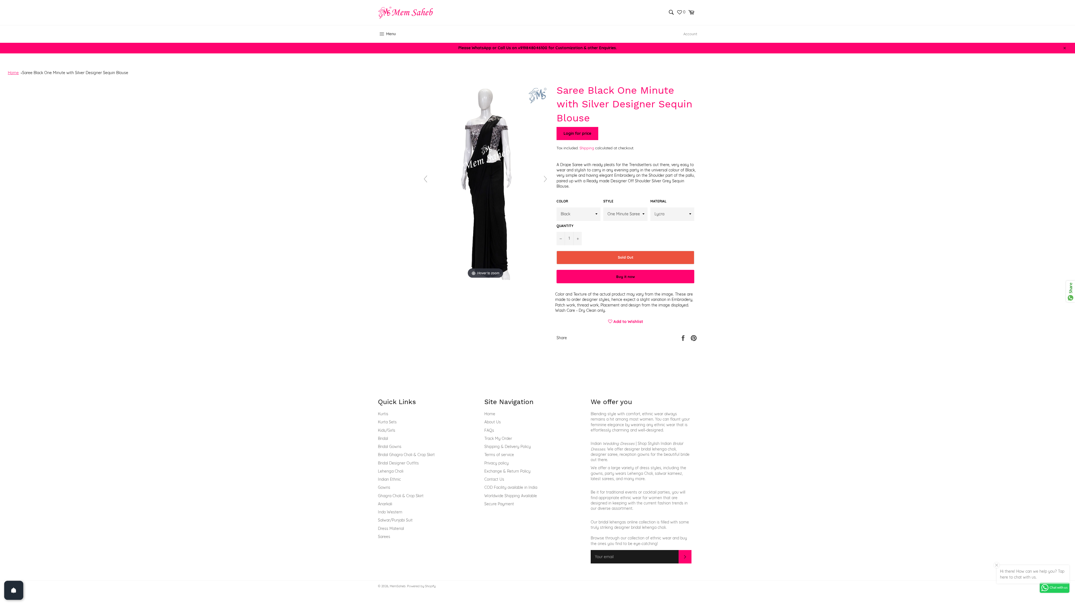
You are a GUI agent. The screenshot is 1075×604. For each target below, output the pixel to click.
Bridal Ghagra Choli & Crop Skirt (406, 454)
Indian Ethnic (389, 479)
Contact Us (494, 479)
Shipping (586, 148)
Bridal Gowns (389, 446)
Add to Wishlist (627, 321)
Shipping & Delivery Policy (507, 446)
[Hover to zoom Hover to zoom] (485, 181)
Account (690, 34)
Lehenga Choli (390, 471)
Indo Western (390, 512)
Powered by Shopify (421, 586)
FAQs (489, 430)
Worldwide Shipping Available (510, 495)
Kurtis (383, 413)
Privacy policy (496, 463)
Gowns (384, 487)
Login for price (577, 133)
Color (562, 201)
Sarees (384, 536)
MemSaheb (398, 586)
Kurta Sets (387, 421)
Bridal (383, 438)
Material (658, 201)
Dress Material (391, 528)
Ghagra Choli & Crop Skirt (401, 495)
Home (13, 72)
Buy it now (625, 276)
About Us (492, 421)
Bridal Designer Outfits (398, 463)
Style (608, 201)
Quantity (565, 226)
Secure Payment (499, 503)
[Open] (13, 590)
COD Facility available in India (510, 487)
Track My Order (498, 438)
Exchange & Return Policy (507, 471)
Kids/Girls (386, 430)
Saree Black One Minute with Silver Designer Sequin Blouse (75, 72)
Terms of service (499, 454)
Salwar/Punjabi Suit (395, 520)
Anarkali (385, 503)
